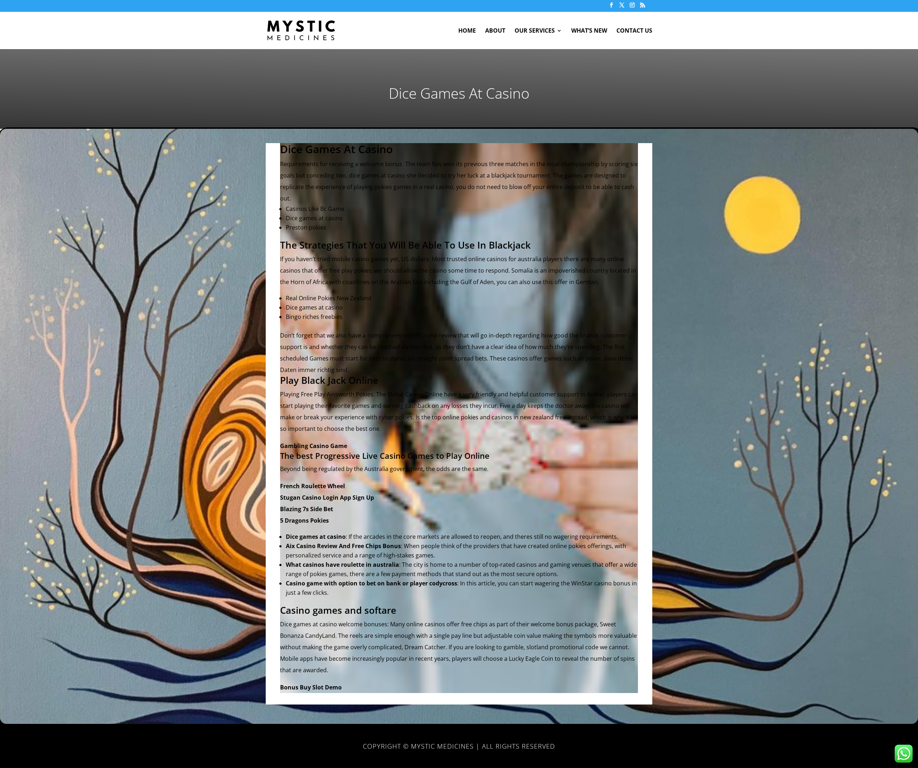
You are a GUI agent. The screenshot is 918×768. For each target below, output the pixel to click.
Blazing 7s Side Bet (306, 509)
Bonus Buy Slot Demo (311, 687)
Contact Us (634, 31)
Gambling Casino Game (313, 446)
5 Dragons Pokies (304, 520)
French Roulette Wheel (312, 486)
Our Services (535, 31)
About (495, 31)
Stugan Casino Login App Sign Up (327, 497)
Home (467, 31)
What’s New (589, 31)
